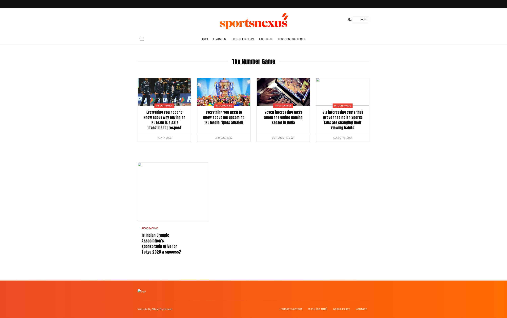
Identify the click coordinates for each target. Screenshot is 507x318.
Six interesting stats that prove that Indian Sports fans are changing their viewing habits (342, 120)
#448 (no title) (317, 309)
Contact (361, 309)
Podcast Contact (291, 309)
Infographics (164, 105)
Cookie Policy (341, 309)
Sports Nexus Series (292, 38)
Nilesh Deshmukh (162, 309)
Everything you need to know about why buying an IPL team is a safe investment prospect (164, 120)
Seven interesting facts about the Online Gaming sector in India (283, 117)
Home (205, 38)
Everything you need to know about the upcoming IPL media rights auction (223, 117)
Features (219, 38)
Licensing (265, 38)
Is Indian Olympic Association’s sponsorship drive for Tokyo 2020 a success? (161, 244)
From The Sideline (243, 38)
